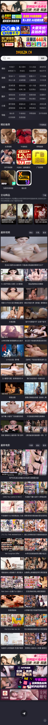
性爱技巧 (43, 108)
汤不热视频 (43, 113)
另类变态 (43, 89)
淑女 (37, 445)
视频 (3, 78)
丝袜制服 (22, 80)
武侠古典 (43, 104)
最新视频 (5, 232)
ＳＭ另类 (43, 80)
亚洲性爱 (12, 85)
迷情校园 (12, 108)
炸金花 (22, 71)
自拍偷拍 (22, 76)
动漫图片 (43, 95)
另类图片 (43, 99)
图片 (3, 96)
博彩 (3, 68)
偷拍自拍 (22, 85)
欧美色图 (32, 95)
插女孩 (11, 113)
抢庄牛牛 (43, 71)
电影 (3, 87)
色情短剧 (22, 117)
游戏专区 (43, 67)
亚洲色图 (22, 95)
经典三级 (22, 89)
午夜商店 (22, 113)
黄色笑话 (32, 108)
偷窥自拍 (12, 95)
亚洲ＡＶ (12, 76)
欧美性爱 (43, 85)
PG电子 (12, 67)
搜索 (42, 58)
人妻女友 (32, 104)
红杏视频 (12, 117)
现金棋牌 (32, 71)
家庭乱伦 (22, 104)
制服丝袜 (12, 89)
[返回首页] (45, 720)
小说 (3, 105)
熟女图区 (32, 99)
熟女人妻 (12, 80)
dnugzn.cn (24, 52)
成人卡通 (32, 85)
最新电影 (5, 445)
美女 (31, 232)
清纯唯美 (22, 99)
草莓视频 (32, 113)
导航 (3, 115)
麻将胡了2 (12, 71)
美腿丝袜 (12, 99)
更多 (44, 232)
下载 (44, 195)
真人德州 (22, 67)
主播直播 (32, 80)
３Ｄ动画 (43, 76)
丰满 (31, 445)
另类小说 (22, 108)
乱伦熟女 (32, 89)
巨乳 (37, 232)
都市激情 (12, 104)
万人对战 (32, 67)
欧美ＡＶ (32, 76)
